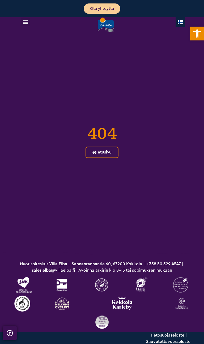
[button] (25, 22)
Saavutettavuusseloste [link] (168, 341)
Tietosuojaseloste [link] (167, 335)
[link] (197, 33)
